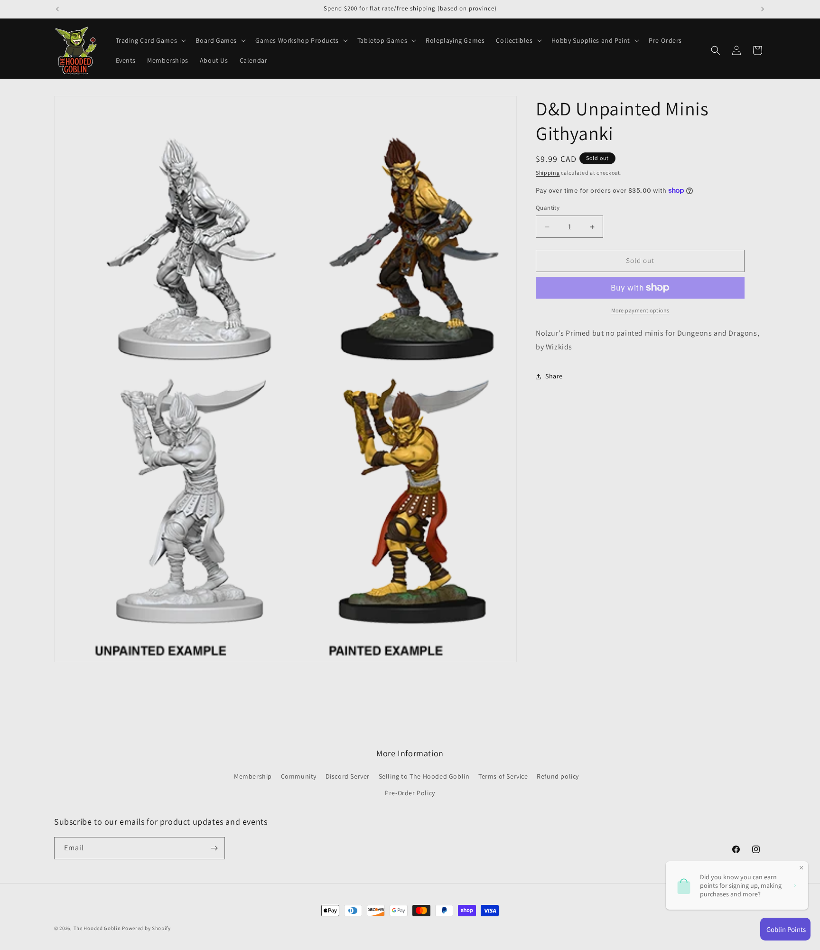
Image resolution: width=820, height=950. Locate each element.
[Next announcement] (762, 9)
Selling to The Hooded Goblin (424, 776)
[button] (150, 40)
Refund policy (558, 776)
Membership (253, 776)
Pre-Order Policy (410, 793)
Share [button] (554, 376)
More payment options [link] (640, 310)
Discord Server (348, 776)
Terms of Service (503, 776)
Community (299, 776)
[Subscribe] (214, 848)
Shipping (548, 172)
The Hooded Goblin (97, 928)
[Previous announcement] (57, 9)
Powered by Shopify (146, 928)
